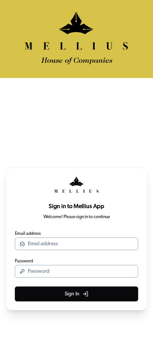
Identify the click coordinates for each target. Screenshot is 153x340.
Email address (28, 233)
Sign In (72, 294)
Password (24, 261)
